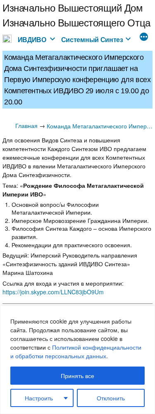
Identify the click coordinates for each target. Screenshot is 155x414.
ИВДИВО (32, 39)
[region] (77, 359)
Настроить (39, 398)
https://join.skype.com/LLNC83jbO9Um (53, 292)
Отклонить (111, 398)
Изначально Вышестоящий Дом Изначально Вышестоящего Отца (76, 14)
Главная (26, 125)
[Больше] (144, 38)
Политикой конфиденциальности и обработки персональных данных (75, 351)
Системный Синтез (92, 39)
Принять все (77, 375)
